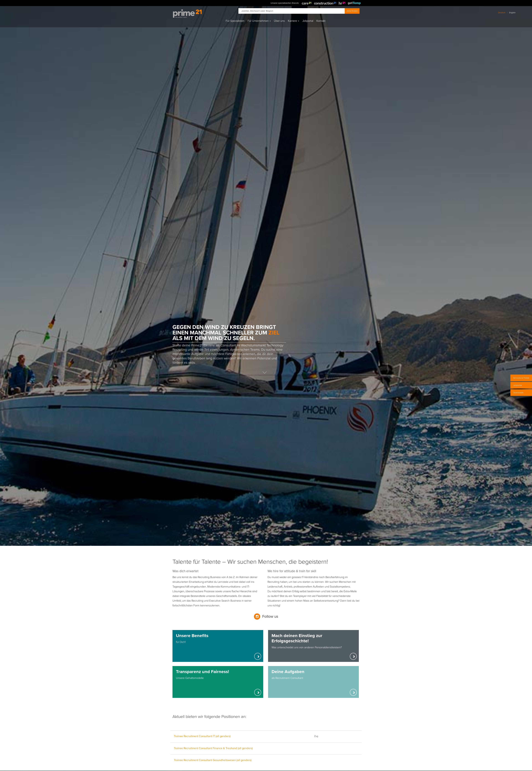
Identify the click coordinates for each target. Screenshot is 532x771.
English (512, 12)
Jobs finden (352, 11)
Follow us (270, 616)
